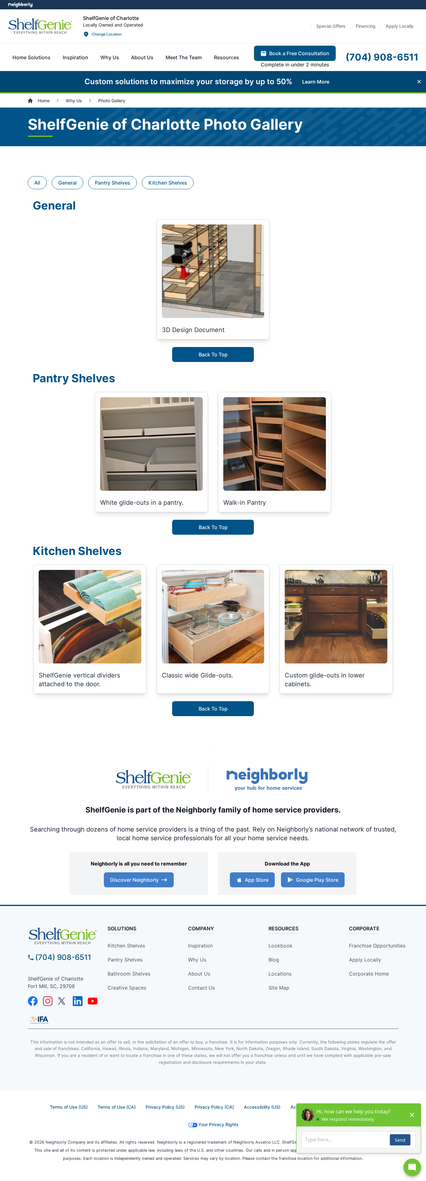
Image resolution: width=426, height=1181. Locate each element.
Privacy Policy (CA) (214, 1107)
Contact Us (201, 988)
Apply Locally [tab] (400, 26)
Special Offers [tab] (331, 26)
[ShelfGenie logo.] (154, 779)
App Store (257, 880)
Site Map (279, 988)
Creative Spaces (127, 988)
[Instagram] (48, 1001)
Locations (280, 974)
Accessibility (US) (262, 1107)
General (67, 183)
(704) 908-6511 (63, 957)
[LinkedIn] (78, 1001)
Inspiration (200, 945)
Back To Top (213, 354)
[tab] (31, 57)
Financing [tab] (365, 26)
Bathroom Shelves (129, 974)
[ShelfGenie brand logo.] (40, 26)
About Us (199, 974)
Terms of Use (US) (69, 1107)
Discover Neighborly (134, 880)
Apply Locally (365, 960)
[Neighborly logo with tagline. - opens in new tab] (268, 779)
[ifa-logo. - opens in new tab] (39, 1020)
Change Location (107, 34)
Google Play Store (317, 880)
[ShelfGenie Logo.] (63, 936)
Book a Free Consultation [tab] (299, 53)
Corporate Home (369, 974)
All (37, 183)
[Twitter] (63, 1001)
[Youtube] (93, 1001)
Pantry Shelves (112, 183)
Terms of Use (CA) (117, 1107)
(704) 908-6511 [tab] (382, 57)
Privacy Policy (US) (165, 1107)
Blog (274, 960)
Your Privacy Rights (218, 1124)
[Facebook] (33, 1001)
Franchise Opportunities (377, 945)
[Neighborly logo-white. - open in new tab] (20, 4)
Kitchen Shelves (167, 183)
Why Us (197, 960)
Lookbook (281, 945)
